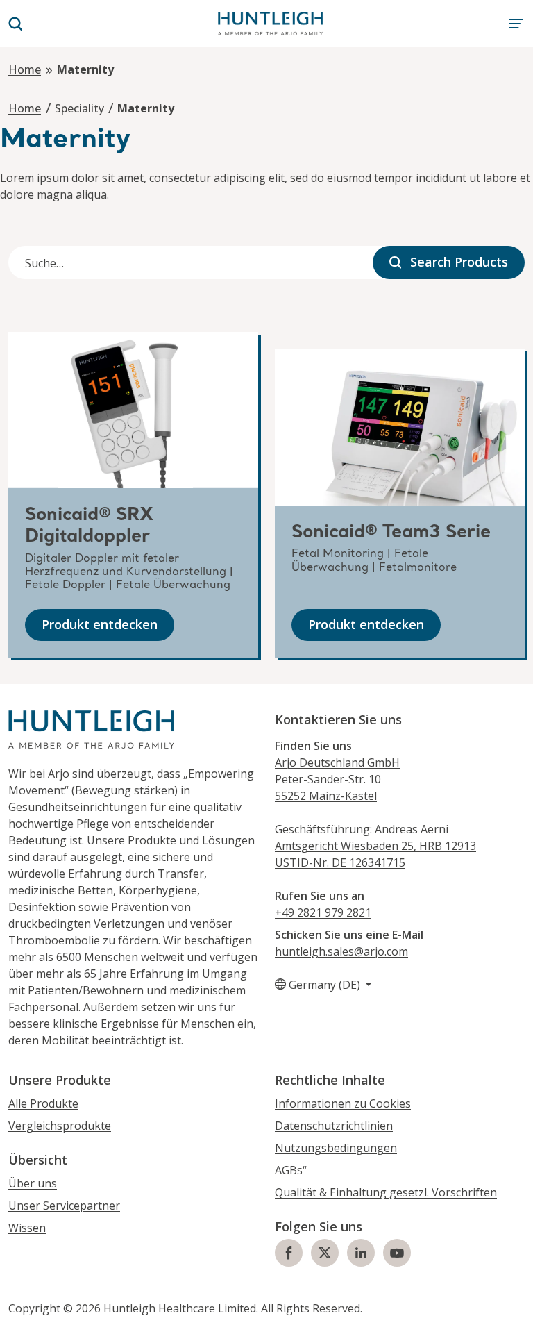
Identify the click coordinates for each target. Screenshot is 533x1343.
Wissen (27, 1227)
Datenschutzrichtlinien (334, 1125)
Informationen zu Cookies (343, 1103)
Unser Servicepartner (64, 1205)
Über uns (32, 1183)
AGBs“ (291, 1170)
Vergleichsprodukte (59, 1125)
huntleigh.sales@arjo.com (341, 951)
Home (24, 69)
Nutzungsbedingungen (336, 1148)
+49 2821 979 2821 (323, 912)
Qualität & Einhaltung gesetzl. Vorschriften (386, 1192)
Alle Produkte (43, 1103)
